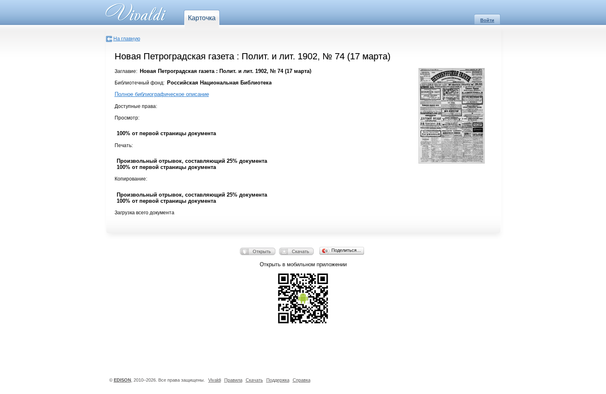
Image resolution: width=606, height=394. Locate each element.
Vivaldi (214, 380)
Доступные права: (136, 106)
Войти (487, 20)
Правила (233, 380)
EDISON (122, 380)
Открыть (262, 251)
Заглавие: (126, 71)
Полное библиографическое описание (162, 94)
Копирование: (131, 179)
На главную (126, 39)
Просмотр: (127, 118)
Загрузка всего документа (144, 213)
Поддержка (277, 380)
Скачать (300, 251)
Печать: (124, 145)
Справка (301, 380)
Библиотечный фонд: (139, 83)
